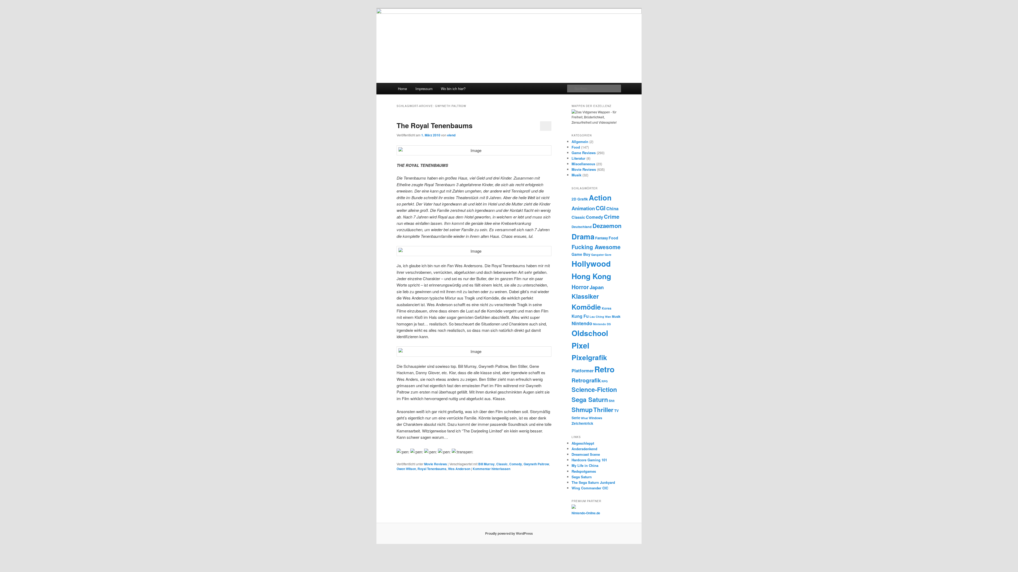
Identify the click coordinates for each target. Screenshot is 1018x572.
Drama (583, 236)
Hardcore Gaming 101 (589, 459)
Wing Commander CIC (590, 487)
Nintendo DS (602, 324)
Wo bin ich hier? (453, 88)
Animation (583, 208)
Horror (580, 287)
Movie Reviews (435, 464)
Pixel (580, 345)
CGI (600, 208)
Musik (576, 174)
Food (576, 147)
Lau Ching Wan (600, 317)
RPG (605, 381)
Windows (595, 418)
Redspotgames (584, 471)
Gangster (597, 255)
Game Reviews (584, 152)
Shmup (582, 409)
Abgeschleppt (583, 443)
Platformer (583, 370)
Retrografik (586, 380)
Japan (597, 287)
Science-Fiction (594, 389)
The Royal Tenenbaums (434, 125)
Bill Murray (486, 464)
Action (600, 197)
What (584, 418)
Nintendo (582, 323)
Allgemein (580, 141)
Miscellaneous (583, 163)
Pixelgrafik (589, 357)
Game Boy (581, 254)
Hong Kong (591, 276)
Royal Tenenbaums (432, 468)
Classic (502, 464)
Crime (611, 216)
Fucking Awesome (596, 247)
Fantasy (601, 237)
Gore (608, 255)
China (612, 208)
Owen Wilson (406, 468)
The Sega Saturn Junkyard (593, 482)
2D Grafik (580, 199)
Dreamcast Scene (586, 454)
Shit (612, 401)
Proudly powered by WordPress (509, 533)
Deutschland (582, 226)
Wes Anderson (459, 468)
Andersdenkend (584, 448)
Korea (606, 308)
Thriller (603, 409)
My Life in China (585, 465)
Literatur (578, 158)
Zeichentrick (582, 423)
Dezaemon (607, 225)
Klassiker (585, 296)
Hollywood (591, 263)
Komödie (586, 307)
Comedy (515, 464)
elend (451, 135)
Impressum (424, 88)
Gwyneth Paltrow (536, 464)
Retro (604, 369)
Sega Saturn (590, 399)
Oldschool (590, 333)
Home (402, 88)
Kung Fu (580, 316)
